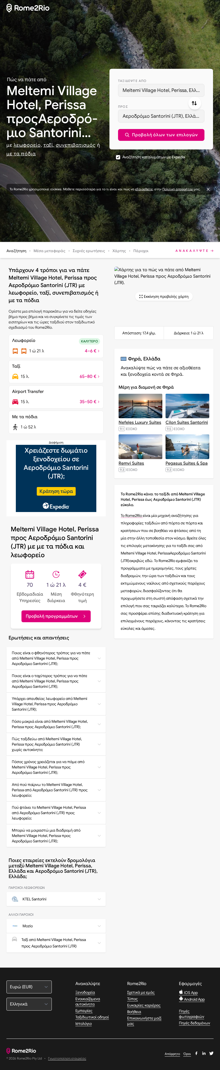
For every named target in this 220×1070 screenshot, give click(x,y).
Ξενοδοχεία (85, 992)
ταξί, (49, 145)
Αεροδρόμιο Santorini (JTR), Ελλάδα (162, 116)
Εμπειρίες (84, 1010)
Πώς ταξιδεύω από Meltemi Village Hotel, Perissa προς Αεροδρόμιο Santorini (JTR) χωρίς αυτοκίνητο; (47, 744)
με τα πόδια (21, 154)
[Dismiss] (208, 189)
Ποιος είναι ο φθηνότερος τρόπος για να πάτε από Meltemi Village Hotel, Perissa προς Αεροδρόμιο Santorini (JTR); (51, 658)
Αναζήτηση (16, 250)
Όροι (187, 1054)
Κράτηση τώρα (56, 491)
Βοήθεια (134, 1011)
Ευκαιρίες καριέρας (144, 1005)
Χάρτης (119, 250)
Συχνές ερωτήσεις (89, 250)
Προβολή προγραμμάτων (52, 616)
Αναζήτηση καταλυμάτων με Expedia (153, 157)
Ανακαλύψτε (192, 251)
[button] (161, 135)
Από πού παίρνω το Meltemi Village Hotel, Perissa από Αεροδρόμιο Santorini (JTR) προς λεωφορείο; (50, 790)
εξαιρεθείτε (144, 189)
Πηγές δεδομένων (194, 1023)
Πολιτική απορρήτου (177, 189)
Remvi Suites (131, 463)
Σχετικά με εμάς (141, 992)
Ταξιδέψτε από (132, 81)
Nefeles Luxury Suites (140, 422)
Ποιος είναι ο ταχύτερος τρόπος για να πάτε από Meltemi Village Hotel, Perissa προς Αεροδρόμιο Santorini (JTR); (49, 681)
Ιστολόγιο (83, 1023)
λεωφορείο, (28, 145)
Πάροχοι (141, 250)
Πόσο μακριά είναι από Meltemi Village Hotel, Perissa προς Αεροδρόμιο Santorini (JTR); (50, 724)
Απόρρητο (172, 1054)
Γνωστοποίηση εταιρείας (67, 1058)
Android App (194, 999)
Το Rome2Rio (132, 515)
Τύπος (132, 998)
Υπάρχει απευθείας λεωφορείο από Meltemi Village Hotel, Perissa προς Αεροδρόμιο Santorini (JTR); (49, 704)
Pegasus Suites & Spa (187, 463)
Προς (123, 107)
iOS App (190, 992)
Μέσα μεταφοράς (49, 250)
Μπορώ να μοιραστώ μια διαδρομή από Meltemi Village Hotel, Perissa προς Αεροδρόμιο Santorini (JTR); (46, 835)
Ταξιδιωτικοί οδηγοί (92, 1017)
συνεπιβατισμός (76, 145)
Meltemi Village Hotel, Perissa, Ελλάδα (163, 90)
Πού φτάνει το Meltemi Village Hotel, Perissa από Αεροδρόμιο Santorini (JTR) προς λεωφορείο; (49, 813)
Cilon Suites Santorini (187, 422)
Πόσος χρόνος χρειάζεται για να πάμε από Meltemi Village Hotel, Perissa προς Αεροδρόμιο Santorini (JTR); (48, 767)
